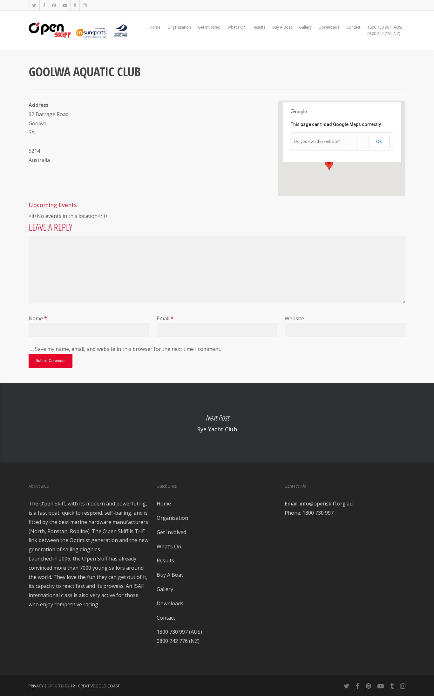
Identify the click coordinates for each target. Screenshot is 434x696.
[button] (329, 164)
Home (154, 27)
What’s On (236, 27)
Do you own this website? (317, 141)
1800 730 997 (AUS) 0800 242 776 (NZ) (384, 30)
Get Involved (209, 27)
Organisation (179, 27)
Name (38, 318)
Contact (353, 27)
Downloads (329, 27)
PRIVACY (36, 686)
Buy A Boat (282, 27)
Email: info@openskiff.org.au (319, 503)
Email (165, 318)
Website (294, 318)
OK (379, 141)
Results (259, 27)
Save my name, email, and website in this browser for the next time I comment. (128, 348)
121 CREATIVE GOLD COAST (95, 686)
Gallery (305, 27)
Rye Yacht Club (217, 423)
